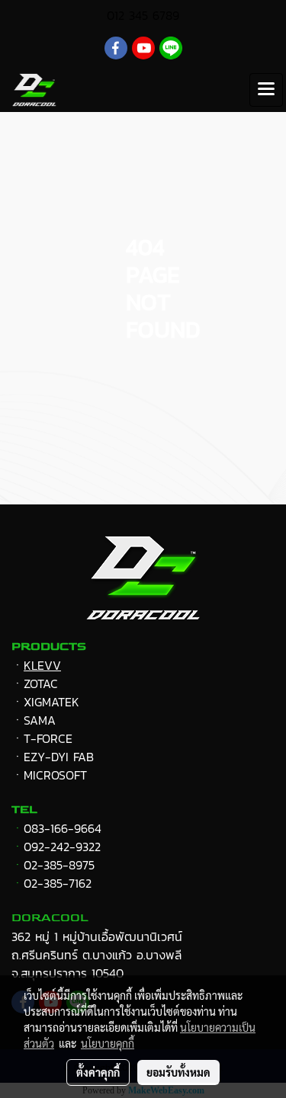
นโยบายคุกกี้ (107, 1043)
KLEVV (42, 665)
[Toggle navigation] (266, 90)
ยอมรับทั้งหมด (178, 1072)
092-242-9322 (62, 846)
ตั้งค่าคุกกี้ (98, 1072)
